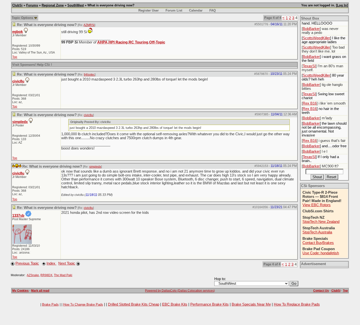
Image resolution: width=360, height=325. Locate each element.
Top (14, 57)
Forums (32, 5)
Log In (342, 5)
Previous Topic (27, 263)
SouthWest (75, 5)
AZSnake (33, 275)
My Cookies (20, 290)
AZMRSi (89, 25)
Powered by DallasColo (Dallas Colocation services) (180, 290)
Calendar (196, 10)
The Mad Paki (63, 275)
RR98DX (46, 275)
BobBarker (311, 29)
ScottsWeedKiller (316, 38)
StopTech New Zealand (320, 222)
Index (51, 263)
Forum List (174, 10)
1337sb (18, 215)
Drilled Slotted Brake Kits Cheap (133, 304)
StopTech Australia (317, 232)
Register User (148, 10)
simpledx (20, 122)
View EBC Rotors (316, 205)
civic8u (18, 81)
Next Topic (66, 263)
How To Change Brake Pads (83, 304)
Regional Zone (53, 5)
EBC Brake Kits (174, 304)
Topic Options (23, 18)
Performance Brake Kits (209, 304)
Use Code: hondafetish (320, 253)
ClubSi (17, 5)
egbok (17, 32)
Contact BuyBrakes (318, 243)
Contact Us (321, 290)
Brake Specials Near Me (251, 304)
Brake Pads (50, 304)
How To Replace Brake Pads (297, 304)
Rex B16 (310, 103)
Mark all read (40, 290)
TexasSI (309, 66)
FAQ (212, 10)
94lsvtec (89, 74)
